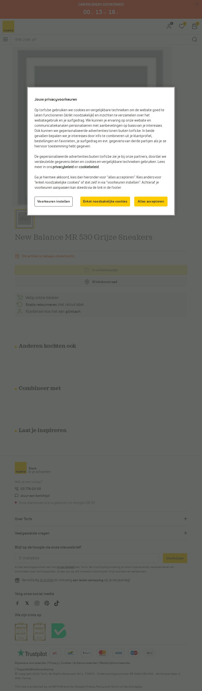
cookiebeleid (89, 167)
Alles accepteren (151, 201)
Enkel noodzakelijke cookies (105, 201)
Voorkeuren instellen (53, 201)
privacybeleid (63, 167)
